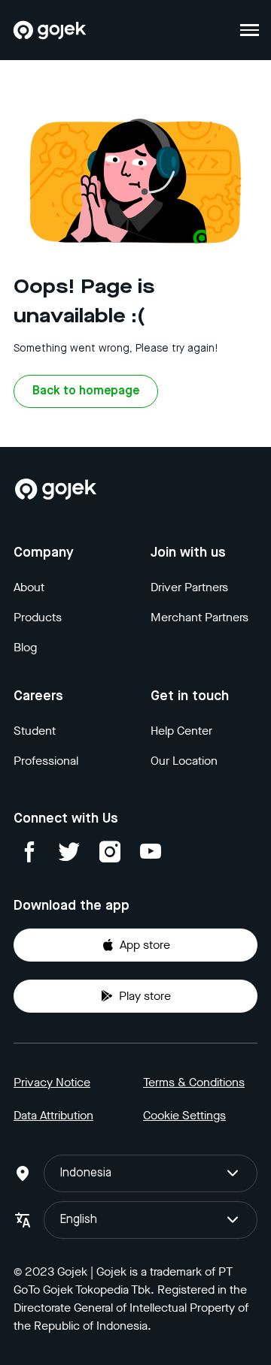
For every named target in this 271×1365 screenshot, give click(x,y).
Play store (145, 996)
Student (35, 730)
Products (38, 617)
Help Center (181, 730)
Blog (25, 647)
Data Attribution (53, 1115)
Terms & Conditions (194, 1082)
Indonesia (85, 1173)
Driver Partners (189, 587)
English (78, 1220)
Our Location (184, 761)
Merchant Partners (199, 617)
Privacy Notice (52, 1082)
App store (145, 945)
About (29, 587)
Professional (46, 761)
